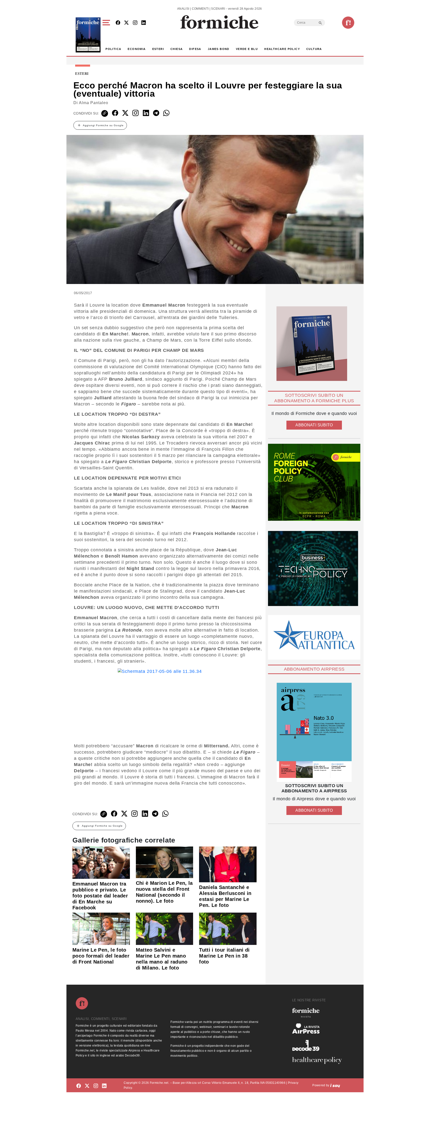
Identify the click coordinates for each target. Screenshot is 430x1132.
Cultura (314, 48)
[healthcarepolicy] (319, 1060)
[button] (107, 34)
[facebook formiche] (78, 1086)
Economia (137, 48)
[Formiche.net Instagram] (135, 23)
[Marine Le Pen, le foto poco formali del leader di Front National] (101, 928)
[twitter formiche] (87, 1086)
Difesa (195, 48)
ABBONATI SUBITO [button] (314, 425)
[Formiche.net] (348, 22)
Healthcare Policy (282, 48)
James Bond (218, 48)
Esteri (158, 48)
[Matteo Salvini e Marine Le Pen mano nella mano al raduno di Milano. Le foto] (164, 928)
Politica (113, 48)
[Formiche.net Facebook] (118, 23)
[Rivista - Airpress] (319, 1028)
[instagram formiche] (96, 1086)
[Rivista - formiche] (319, 1012)
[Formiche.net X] (126, 23)
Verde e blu (247, 48)
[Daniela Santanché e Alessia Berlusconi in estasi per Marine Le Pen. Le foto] (228, 864)
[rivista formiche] (314, 732)
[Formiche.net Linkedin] (143, 23)
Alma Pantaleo (93, 103)
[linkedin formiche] (104, 1086)
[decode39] (319, 1045)
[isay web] (335, 1085)
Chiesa (176, 48)
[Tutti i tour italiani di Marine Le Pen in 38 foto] (228, 928)
